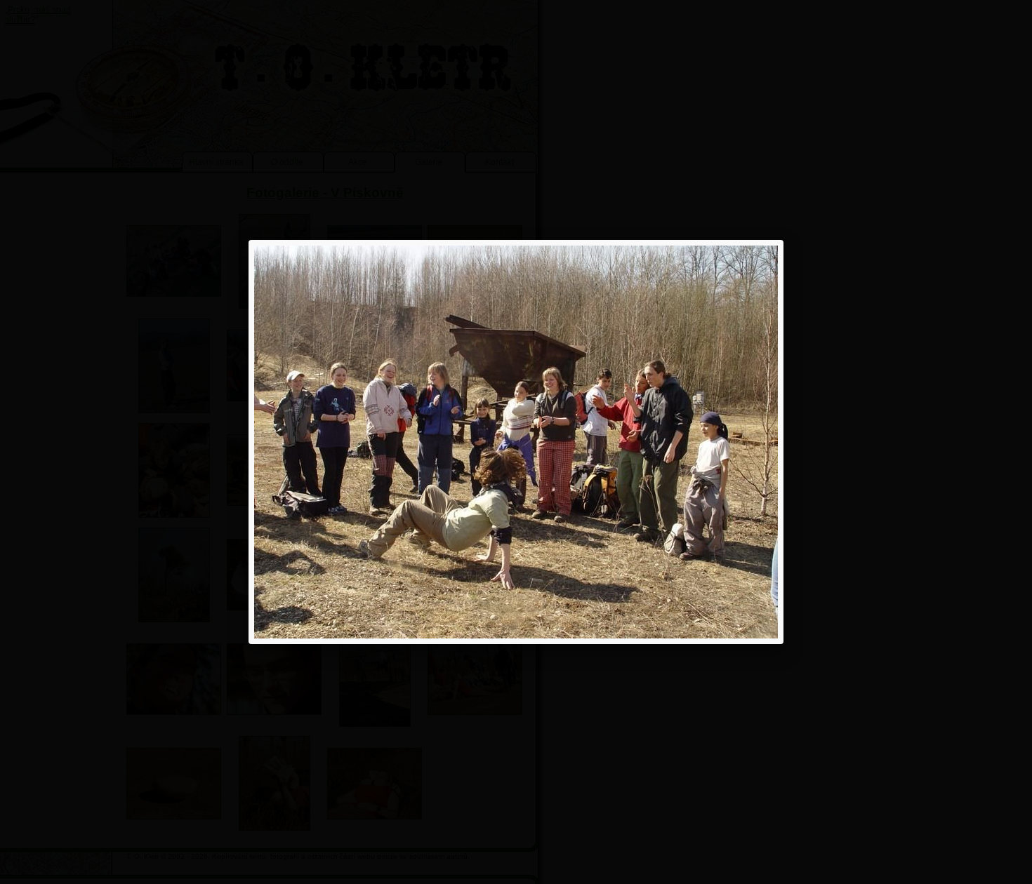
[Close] (783, 240)
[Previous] (358, 442)
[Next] (673, 442)
